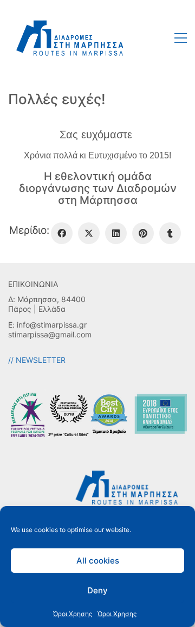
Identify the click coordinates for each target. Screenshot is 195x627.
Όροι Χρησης (72, 614)
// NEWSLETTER (37, 359)
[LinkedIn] (116, 233)
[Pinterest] (143, 233)
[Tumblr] (170, 233)
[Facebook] (62, 233)
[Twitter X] (89, 233)
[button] (180, 38)
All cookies (97, 560)
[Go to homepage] (70, 38)
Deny (97, 590)
